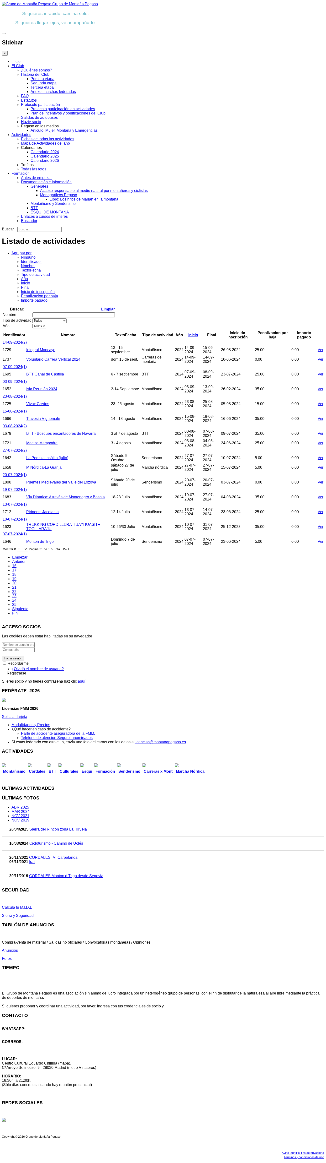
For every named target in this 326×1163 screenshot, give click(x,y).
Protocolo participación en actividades (63, 109)
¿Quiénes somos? (36, 70)
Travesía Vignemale (43, 419)
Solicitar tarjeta (14, 717)
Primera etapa (42, 79)
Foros (7, 958)
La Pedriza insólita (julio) (47, 458)
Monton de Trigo (40, 541)
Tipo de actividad (35, 274)
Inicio (16, 62)
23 (14, 596)
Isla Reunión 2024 (41, 389)
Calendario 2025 (45, 156)
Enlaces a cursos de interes (44, 216)
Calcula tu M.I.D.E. (17, 907)
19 (14, 579)
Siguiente (20, 609)
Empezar (19, 557)
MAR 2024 (20, 812)
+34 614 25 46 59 (17, 1033)
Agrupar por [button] (21, 253)
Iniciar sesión (13, 658)
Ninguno (28, 257)
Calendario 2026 (45, 160)
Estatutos (29, 100)
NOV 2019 (20, 820)
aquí (81, 681)
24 (14, 600)
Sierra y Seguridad (18, 915)
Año (24, 279)
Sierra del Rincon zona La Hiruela (58, 829)
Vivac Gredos (37, 404)
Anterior (19, 562)
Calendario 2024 (45, 152)
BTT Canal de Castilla (45, 374)
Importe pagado (34, 300)
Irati (32, 862)
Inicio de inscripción (38, 292)
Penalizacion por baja (39, 296)
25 (14, 605)
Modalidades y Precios (30, 725)
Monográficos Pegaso (58, 195)
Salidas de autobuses (39, 117)
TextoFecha (31, 270)
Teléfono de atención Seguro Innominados (57, 738)
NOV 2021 (20, 816)
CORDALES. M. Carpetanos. (53, 857)
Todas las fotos (33, 169)
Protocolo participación (40, 105)
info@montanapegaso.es (23, 1046)
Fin (15, 613)
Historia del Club (35, 74)
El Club (17, 66)
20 (14, 583)
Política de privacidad (310, 1153)
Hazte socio (31, 122)
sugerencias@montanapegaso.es (30, 1050)
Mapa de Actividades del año (45, 143)
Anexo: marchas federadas (53, 92)
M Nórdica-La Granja (44, 467)
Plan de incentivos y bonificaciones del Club (68, 113)
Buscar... (9, 229)
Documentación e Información (46, 182)
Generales (39, 186)
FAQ (25, 96)
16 (14, 566)
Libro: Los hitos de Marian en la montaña (84, 199)
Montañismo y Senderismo (53, 203)
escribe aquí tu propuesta (186, 1006)
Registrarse (16, 673)
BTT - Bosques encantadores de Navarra (61, 433)
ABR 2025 (20, 807)
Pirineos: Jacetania (42, 512)
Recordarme (18, 663)
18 (14, 574)
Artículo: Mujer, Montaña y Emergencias (64, 130)
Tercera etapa (42, 87)
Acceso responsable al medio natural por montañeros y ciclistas (94, 191)
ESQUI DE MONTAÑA (50, 212)
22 (14, 592)
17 (14, 570)
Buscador (29, 221)
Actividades (21, 135)
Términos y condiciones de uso (304, 1157)
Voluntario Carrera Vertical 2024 (53, 359)
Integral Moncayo (40, 350)
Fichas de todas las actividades (47, 139)
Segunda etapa (44, 83)
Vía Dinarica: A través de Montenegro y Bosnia (65, 497)
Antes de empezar (36, 178)
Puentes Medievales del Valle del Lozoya (61, 482)
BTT (34, 208)
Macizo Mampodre (42, 443)
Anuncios (10, 950)
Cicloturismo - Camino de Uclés (56, 843)
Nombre (28, 266)
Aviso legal (289, 1153)
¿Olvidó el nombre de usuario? (37, 669)
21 (14, 587)
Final (25, 287)
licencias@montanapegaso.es (160, 742)
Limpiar (108, 309)
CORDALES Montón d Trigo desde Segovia (66, 876)
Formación (20, 173)
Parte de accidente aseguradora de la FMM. (58, 733)
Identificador (31, 262)
